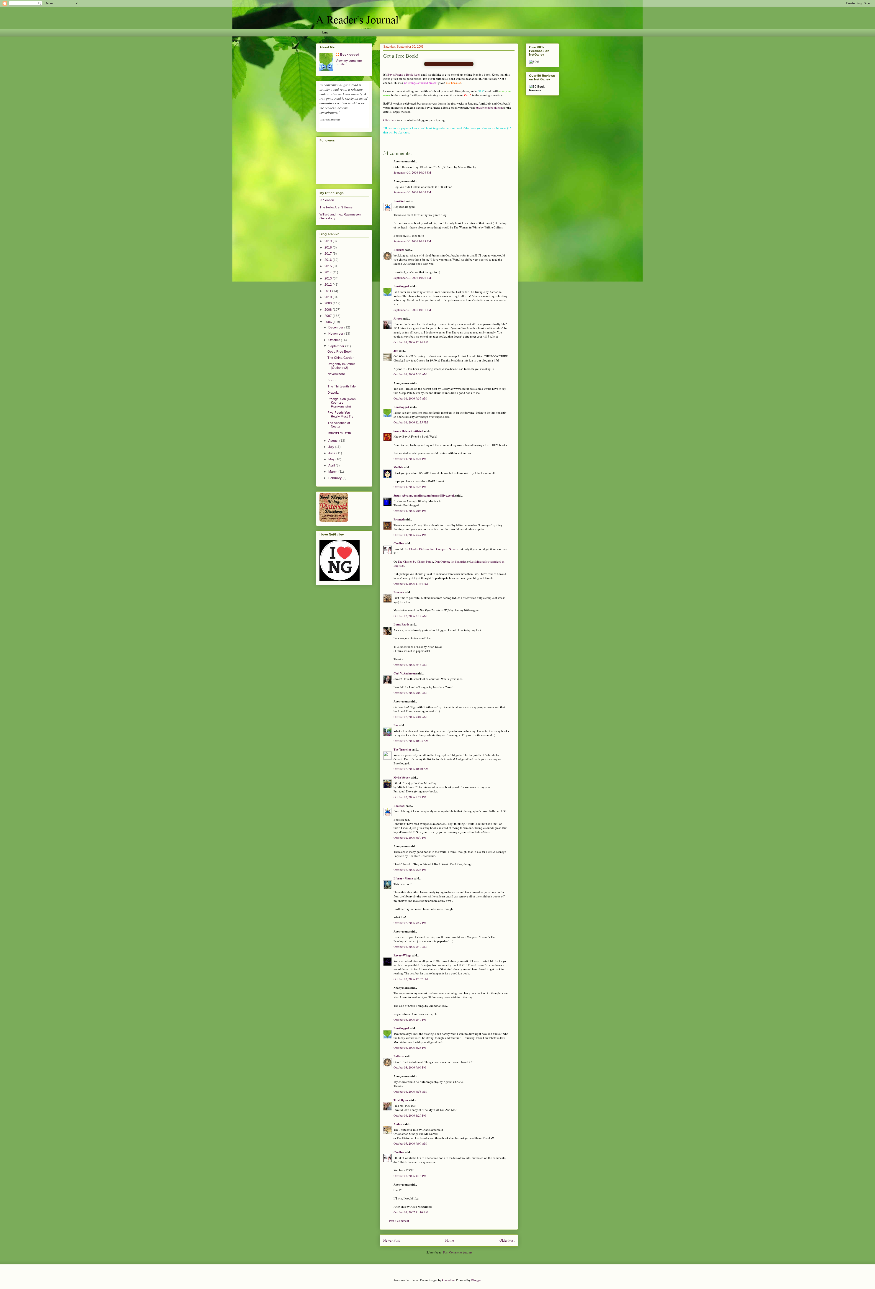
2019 (328, 241)
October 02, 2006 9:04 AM (410, 717)
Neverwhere (336, 374)
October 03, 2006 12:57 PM (411, 979)
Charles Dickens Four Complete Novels (433, 549)
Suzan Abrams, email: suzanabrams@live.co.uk (424, 495)
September (336, 346)
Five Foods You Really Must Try (340, 414)
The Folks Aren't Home (336, 207)
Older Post (507, 1240)
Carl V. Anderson (405, 673)
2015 (328, 266)
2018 (328, 247)
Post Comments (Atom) (457, 1252)
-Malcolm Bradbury (329, 119)
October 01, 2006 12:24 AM (411, 342)
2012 (328, 284)
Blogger (476, 1280)
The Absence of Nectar (338, 424)
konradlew (448, 1280)
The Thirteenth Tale (341, 386)
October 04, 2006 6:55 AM (410, 1091)
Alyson (398, 318)
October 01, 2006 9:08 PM (410, 511)
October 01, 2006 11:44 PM (411, 584)
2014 (328, 272)
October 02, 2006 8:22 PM (410, 797)
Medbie (398, 467)
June (332, 453)
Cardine (399, 543)
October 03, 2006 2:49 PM (410, 1019)
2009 (328, 303)
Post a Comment (399, 1221)
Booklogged (401, 286)
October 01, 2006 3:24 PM (410, 459)
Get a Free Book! (339, 351)
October (334, 340)
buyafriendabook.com (489, 107)
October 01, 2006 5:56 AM (410, 374)
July (331, 446)
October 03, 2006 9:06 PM (410, 1067)
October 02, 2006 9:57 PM (410, 923)
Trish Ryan (401, 1100)
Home (324, 32)
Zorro (331, 380)
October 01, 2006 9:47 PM (410, 535)
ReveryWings (402, 955)
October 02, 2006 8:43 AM (410, 665)
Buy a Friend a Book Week (403, 74)
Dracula (333, 392)
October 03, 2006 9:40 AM (410, 947)
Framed (399, 519)
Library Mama (403, 878)
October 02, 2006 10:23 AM (411, 741)
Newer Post (391, 1240)
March (333, 471)
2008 (328, 309)
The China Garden (340, 357)
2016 (328, 259)
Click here (389, 120)
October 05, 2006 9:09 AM (410, 1143)
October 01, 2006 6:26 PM (410, 487)
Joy (396, 350)
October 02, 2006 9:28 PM (410, 870)
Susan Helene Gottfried (408, 431)
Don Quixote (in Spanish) (450, 561)
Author (398, 1124)
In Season (326, 200)
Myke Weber (402, 777)
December (336, 327)
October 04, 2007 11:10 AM (411, 1212)
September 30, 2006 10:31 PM (412, 310)
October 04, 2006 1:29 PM (410, 1115)
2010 (328, 297)
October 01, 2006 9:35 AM (410, 398)
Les (396, 725)
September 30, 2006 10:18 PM (412, 241)
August (333, 440)
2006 (328, 322)
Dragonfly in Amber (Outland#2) (341, 365)
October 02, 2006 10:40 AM (411, 769)
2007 (328, 316)
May (331, 459)
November (336, 333)
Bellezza (399, 249)
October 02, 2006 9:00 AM (410, 693)
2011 (328, 291)
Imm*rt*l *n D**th (339, 433)
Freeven (399, 592)
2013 (328, 278)
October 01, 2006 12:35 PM (411, 422)
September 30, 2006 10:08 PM (412, 172)
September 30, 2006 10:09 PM (412, 192)
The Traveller (402, 749)
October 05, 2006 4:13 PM (410, 1176)
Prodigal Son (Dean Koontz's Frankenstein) (341, 402)
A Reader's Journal (357, 19)
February (335, 478)
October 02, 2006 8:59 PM (410, 837)
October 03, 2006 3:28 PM (410, 1048)
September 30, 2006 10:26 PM (412, 278)
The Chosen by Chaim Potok (415, 561)
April (332, 465)
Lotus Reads (401, 624)
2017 (328, 253)
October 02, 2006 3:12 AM (410, 616)
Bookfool (399, 201)
